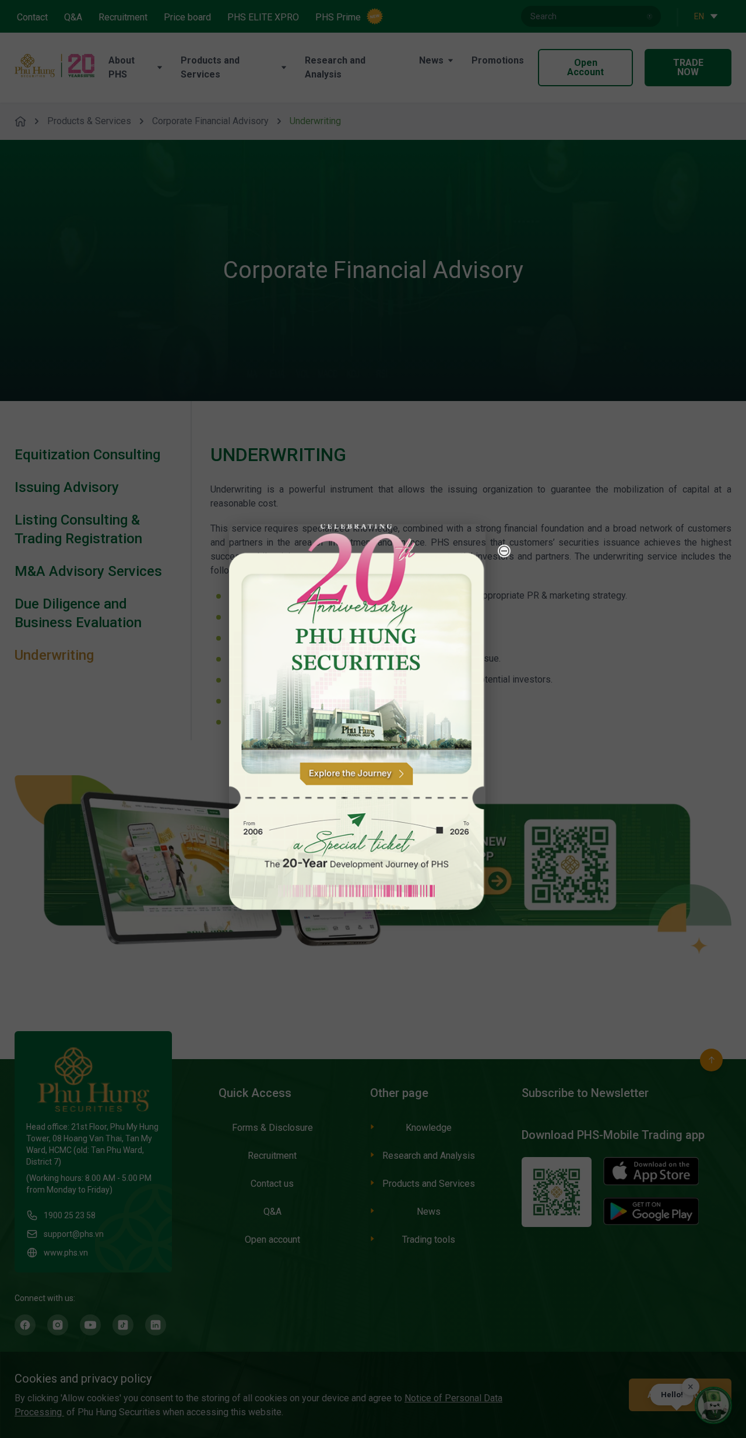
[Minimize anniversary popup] (504, 550)
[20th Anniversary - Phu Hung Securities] (357, 717)
